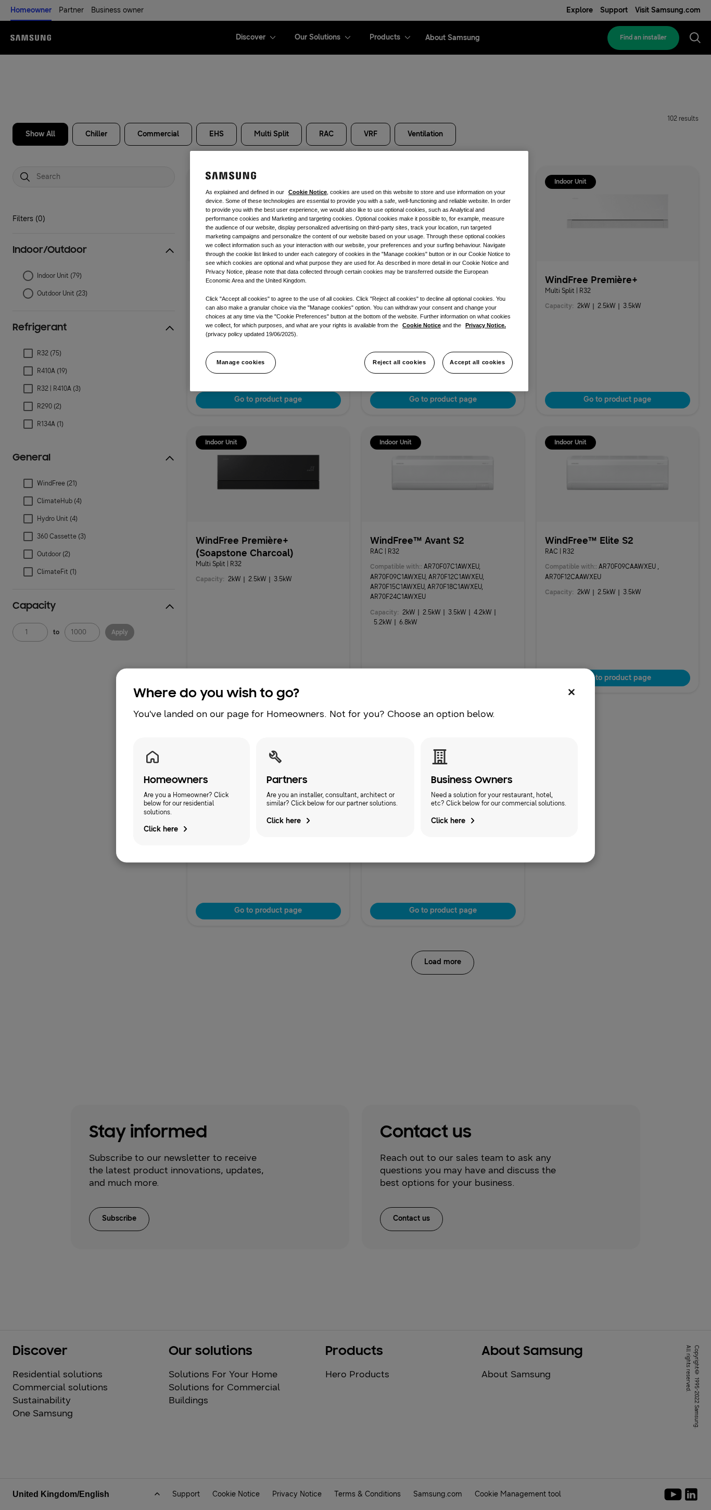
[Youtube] (675, 1494)
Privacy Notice (297, 1494)
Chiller (96, 134)
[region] (359, 271)
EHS (216, 134)
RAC (326, 134)
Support (614, 10)
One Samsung (42, 1413)
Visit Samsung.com (668, 10)
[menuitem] (251, 38)
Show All (40, 134)
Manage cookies (241, 362)
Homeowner (31, 10)
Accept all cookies (477, 362)
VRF (370, 134)
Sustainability (41, 1400)
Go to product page (268, 399)
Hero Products (357, 1374)
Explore (579, 10)
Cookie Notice (236, 1494)
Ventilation (425, 134)
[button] (93, 250)
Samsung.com (437, 1494)
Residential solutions (57, 1374)
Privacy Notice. (485, 325)
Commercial (158, 134)
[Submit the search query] (25, 177)
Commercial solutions (60, 1387)
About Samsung (516, 1374)
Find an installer (643, 37)
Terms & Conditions (367, 1494)
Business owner (117, 10)
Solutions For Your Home (223, 1374)
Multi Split (271, 134)
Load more (442, 961)
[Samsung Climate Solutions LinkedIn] (691, 1494)
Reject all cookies (399, 362)
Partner (71, 10)
